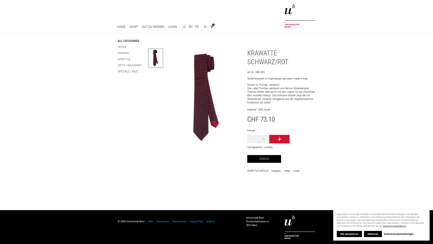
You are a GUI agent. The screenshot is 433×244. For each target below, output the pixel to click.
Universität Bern (299, 227)
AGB (150, 221)
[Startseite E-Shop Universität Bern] (300, 16)
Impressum (162, 221)
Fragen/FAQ (196, 221)
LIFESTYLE (124, 59)
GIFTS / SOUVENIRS (130, 65)
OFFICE (122, 47)
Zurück (264, 158)
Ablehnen (373, 234)
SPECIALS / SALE (128, 71)
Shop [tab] (134, 26)
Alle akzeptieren (349, 234)
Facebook (276, 171)
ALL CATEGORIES (128, 41)
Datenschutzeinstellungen (399, 234)
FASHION (123, 53)
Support (210, 221)
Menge (251, 130)
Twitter (287, 171)
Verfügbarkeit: (255, 147)
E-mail (296, 171)
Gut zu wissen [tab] (153, 26)
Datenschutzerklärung (394, 226)
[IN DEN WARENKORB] (279, 139)
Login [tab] (172, 26)
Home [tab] (121, 26)
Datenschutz (179, 221)
